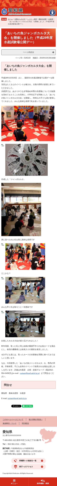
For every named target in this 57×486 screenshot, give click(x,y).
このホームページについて (13, 419)
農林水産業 (43, 19)
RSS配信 (25, 423)
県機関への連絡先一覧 (27, 461)
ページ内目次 (28, 52)
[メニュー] (14, 481)
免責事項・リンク (9, 423)
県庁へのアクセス (26, 467)
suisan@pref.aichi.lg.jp (29, 373)
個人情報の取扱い (36, 419)
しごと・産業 (32, 19)
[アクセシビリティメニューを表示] (52, 12)
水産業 (50, 19)
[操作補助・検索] (42, 481)
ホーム (10, 19)
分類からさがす (20, 19)
